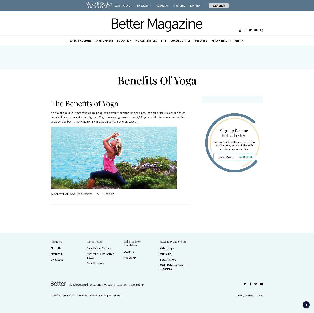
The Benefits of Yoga (84, 103)
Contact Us (57, 259)
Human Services (146, 40)
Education (124, 40)
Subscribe (246, 156)
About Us (56, 248)
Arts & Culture (80, 40)
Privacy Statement (245, 295)
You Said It (165, 254)
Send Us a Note (95, 263)
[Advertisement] (232, 207)
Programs (179, 5)
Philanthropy (221, 40)
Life (163, 40)
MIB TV (239, 40)
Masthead (56, 254)
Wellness (201, 40)
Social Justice (180, 40)
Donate (195, 5)
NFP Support (143, 5)
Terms (260, 295)
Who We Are (130, 257)
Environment (104, 40)
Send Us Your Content (99, 248)
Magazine (162, 5)
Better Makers (168, 259)
